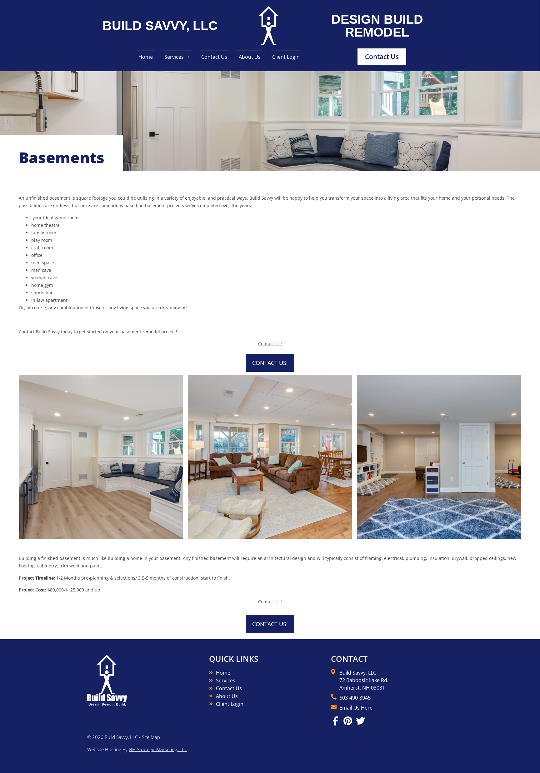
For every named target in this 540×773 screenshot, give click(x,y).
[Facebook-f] (335, 721)
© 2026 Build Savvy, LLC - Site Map (123, 737)
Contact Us (214, 56)
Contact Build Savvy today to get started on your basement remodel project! (98, 332)
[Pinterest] (347, 721)
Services (174, 56)
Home (145, 56)
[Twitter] (360, 721)
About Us (250, 56)
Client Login (286, 56)
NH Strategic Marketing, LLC (158, 749)
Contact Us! (270, 344)
